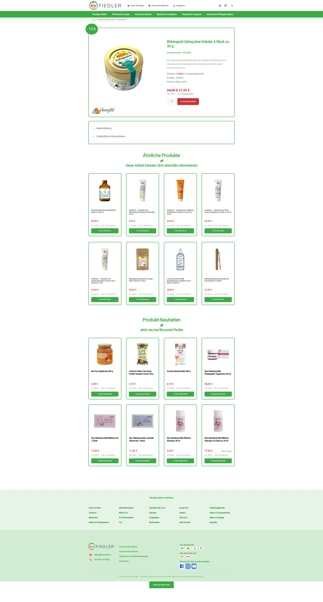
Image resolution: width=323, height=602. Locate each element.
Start (94, 20)
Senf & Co (183, 517)
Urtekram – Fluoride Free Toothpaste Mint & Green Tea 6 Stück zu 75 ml (103, 281)
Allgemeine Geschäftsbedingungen (133, 556)
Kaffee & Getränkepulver (99, 522)
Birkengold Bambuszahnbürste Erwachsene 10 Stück (217, 280)
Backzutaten (154, 522)
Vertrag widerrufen (161, 585)
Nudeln (182, 513)
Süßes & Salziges (217, 517)
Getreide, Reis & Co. (157, 508)
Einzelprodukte (99, 14)
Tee (120, 522)
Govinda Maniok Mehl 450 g (178, 371)
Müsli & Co (123, 513)
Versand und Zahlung (128, 547)
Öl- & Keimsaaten (126, 517)
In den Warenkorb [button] (105, 231)
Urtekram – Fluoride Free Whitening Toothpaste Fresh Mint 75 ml (142, 212)
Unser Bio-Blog (137, 6)
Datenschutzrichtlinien (128, 551)
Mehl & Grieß (184, 522)
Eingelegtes (154, 517)
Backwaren (93, 517)
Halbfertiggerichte (217, 508)
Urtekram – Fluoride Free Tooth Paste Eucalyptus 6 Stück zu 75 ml (218, 211)
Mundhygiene (121, 20)
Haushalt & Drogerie (191, 14)
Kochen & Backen (143, 14)
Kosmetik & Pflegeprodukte (220, 14)
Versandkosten (187, 94)
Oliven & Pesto (95, 508)
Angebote (180, 6)
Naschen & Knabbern (167, 14)
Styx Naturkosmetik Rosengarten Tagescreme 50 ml (218, 372)
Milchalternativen (126, 508)
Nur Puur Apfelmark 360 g (102, 371)
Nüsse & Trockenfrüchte (220, 513)
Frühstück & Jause (121, 14)
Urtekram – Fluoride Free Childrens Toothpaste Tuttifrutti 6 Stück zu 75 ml (180, 212)
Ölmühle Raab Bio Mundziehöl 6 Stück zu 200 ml (103, 211)
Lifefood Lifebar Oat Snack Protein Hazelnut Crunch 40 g (141, 372)
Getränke (213, 522)
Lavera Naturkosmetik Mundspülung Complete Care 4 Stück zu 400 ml (179, 281)
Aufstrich (93, 513)
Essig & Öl (183, 508)
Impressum (124, 561)
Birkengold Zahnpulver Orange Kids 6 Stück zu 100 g (141, 280)
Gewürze (152, 513)
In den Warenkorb (188, 101)
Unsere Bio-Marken (159, 6)
